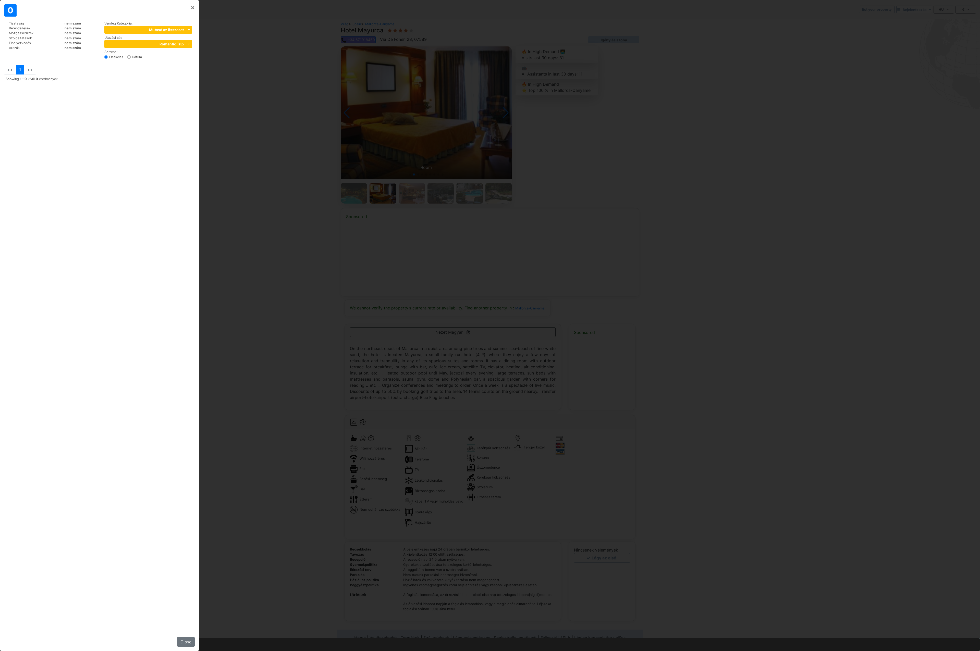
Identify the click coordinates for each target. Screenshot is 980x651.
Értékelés (116, 57)
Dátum (137, 57)
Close (185, 641)
